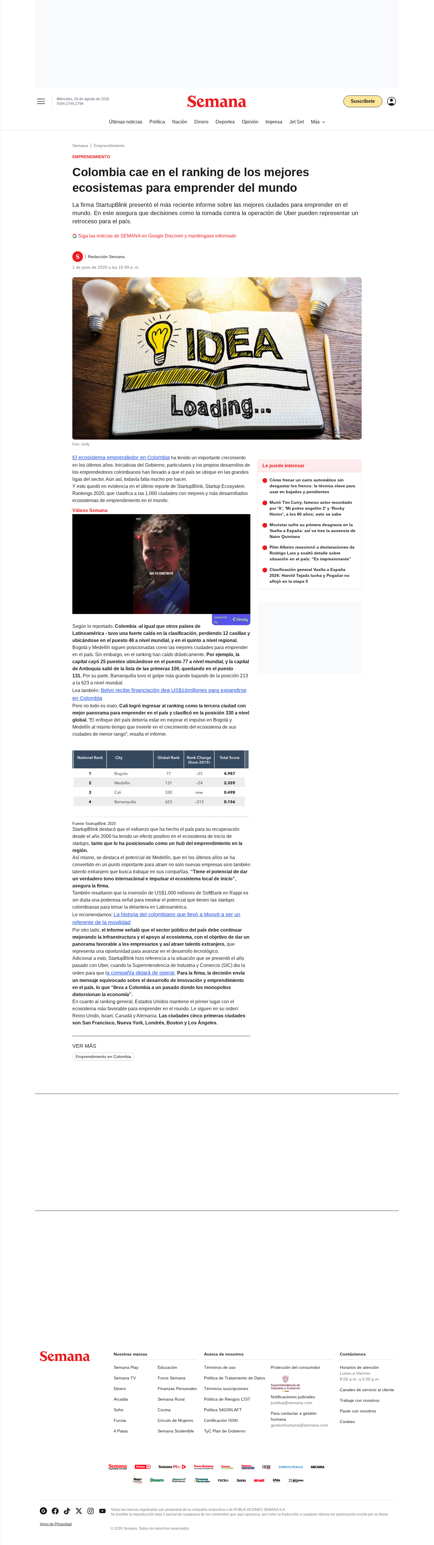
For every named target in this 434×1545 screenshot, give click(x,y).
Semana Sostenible (176, 1431)
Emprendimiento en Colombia (103, 1056)
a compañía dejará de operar (141, 973)
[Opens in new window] (55, 1511)
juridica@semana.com (291, 1402)
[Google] (43, 1511)
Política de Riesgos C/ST (227, 1399)
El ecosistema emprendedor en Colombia (121, 457)
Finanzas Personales (177, 1388)
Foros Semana (171, 1378)
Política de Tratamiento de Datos (234, 1378)
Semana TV (125, 1378)
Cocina (164, 1409)
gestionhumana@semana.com (299, 1425)
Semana (80, 145)
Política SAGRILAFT (223, 1409)
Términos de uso (220, 1367)
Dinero (120, 1388)
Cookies (347, 1421)
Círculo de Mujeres (175, 1420)
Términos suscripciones (226, 1388)
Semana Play (126, 1367)
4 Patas (121, 1431)
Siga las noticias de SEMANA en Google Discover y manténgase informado (157, 235)
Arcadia (121, 1399)
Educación (167, 1367)
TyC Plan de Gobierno (224, 1431)
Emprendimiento (109, 145)
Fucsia (120, 1420)
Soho (118, 1409)
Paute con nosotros (358, 1411)
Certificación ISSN (221, 1420)
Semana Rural (171, 1399)
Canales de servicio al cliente (367, 1389)
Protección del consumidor (295, 1367)
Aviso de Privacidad (62, 1524)
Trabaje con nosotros (359, 1400)
